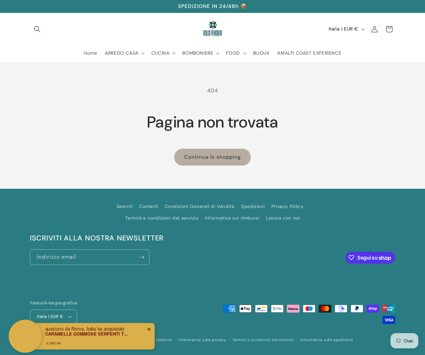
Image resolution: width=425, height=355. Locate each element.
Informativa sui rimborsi (232, 218)
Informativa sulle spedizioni (326, 339)
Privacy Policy (287, 206)
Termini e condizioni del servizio (162, 218)
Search (125, 206)
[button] (37, 29)
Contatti (148, 206)
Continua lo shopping (212, 157)
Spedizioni (253, 206)
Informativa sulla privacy (202, 339)
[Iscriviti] (141, 257)
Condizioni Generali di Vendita (200, 206)
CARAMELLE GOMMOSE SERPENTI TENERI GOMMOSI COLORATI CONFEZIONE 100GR (86, 330)
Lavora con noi (283, 218)
